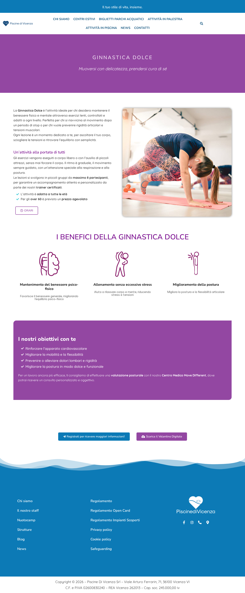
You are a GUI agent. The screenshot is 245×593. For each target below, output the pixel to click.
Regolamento (101, 501)
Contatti (142, 28)
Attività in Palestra (165, 19)
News (125, 28)
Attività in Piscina (101, 28)
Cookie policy (101, 539)
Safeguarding (101, 549)
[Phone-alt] (199, 522)
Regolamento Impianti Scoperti (115, 520)
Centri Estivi (84, 19)
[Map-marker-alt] (207, 522)
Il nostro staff (28, 510)
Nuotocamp (26, 520)
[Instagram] (192, 522)
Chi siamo (61, 19)
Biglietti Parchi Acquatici (121, 19)
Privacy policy (101, 529)
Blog (21, 539)
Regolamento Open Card (110, 510)
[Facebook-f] (184, 522)
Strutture (24, 529)
